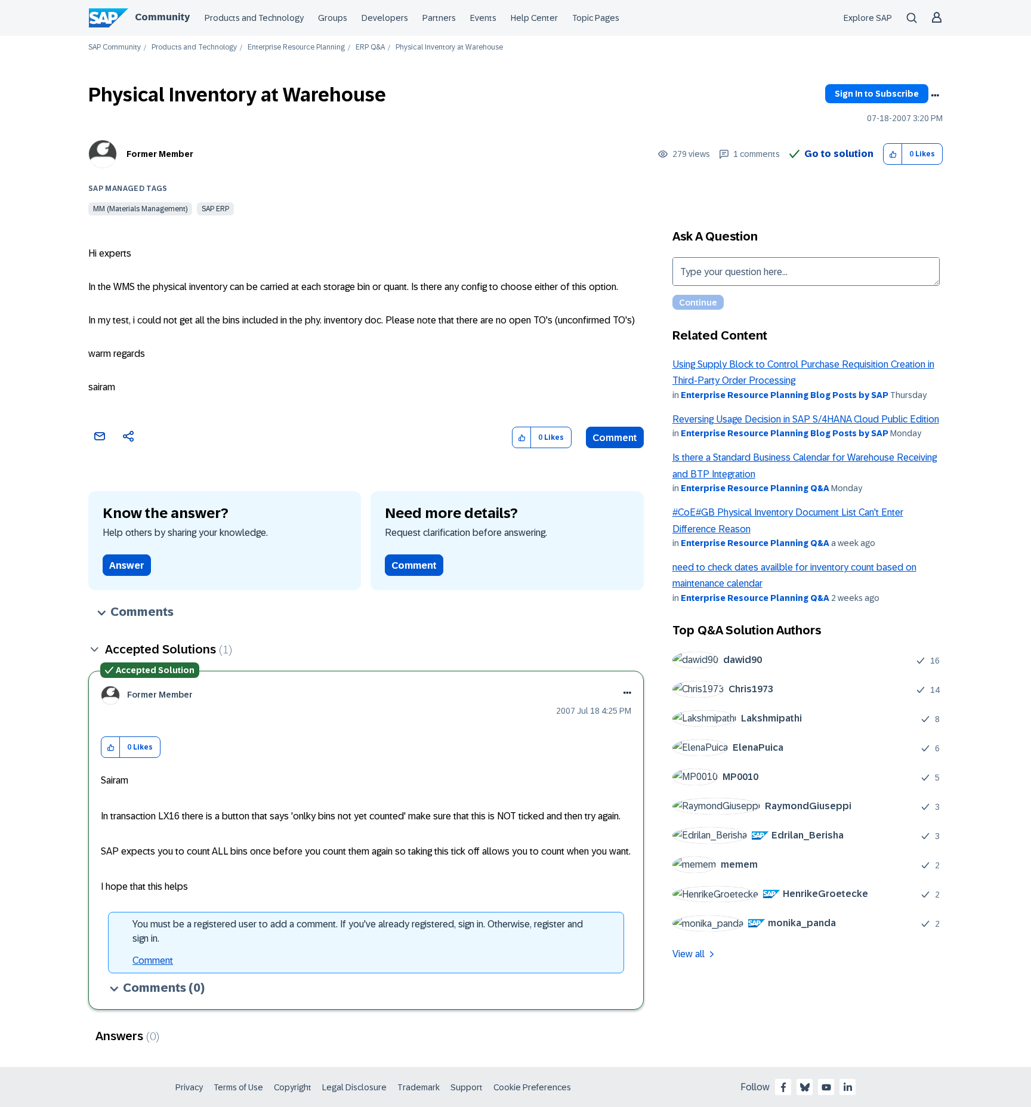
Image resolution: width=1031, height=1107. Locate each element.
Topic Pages (595, 18)
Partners (439, 18)
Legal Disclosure (354, 1087)
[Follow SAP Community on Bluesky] (805, 1087)
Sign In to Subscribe (877, 93)
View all (688, 954)
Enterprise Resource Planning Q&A (755, 488)
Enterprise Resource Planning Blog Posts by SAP (784, 395)
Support (466, 1087)
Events (483, 18)
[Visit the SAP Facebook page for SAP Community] (783, 1087)
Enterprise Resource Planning (296, 47)
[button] (893, 154)
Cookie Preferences (532, 1087)
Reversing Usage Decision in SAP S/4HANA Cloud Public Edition (805, 419)
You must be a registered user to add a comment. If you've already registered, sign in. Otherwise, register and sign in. (357, 931)
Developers (385, 18)
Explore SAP (868, 18)
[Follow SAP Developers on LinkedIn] (848, 1087)
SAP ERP (215, 209)
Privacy (189, 1087)
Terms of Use (238, 1087)
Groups (332, 18)
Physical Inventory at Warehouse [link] (449, 47)
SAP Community (114, 47)
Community (162, 17)
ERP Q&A (370, 47)
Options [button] (935, 95)
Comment (614, 438)
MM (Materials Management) (140, 209)
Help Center (534, 18)
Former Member (159, 154)
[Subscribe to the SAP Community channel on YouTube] (826, 1087)
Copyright (292, 1087)
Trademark (418, 1087)
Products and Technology (254, 18)
